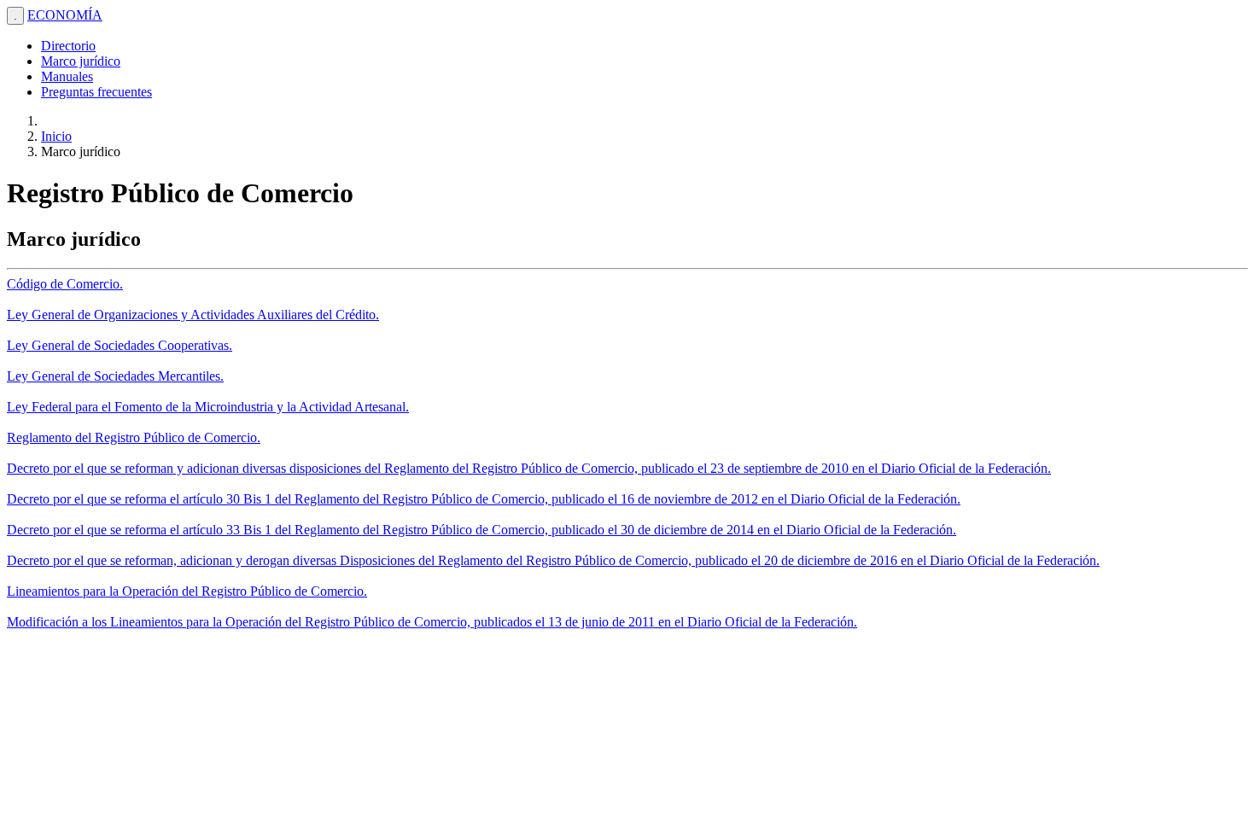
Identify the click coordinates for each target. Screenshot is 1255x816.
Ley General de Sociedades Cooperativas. (119, 345)
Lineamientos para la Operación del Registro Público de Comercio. (187, 591)
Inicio (56, 136)
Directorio (68, 45)
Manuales (67, 76)
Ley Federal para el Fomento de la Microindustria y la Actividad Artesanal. (208, 406)
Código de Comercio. (65, 284)
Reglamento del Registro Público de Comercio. (133, 437)
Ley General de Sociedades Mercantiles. (115, 376)
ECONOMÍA (64, 15)
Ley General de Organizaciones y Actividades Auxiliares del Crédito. (193, 314)
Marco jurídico (80, 61)
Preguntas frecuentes (96, 92)
